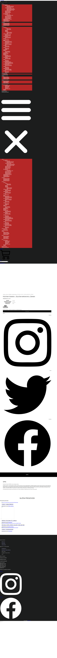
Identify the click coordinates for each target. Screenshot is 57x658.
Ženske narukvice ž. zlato (10, 8)
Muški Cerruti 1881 (8, 35)
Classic (6, 183)
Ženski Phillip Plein (8, 56)
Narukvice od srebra (6, 78)
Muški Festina (7, 201)
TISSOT (4, 66)
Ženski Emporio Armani (8, 42)
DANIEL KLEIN (5, 36)
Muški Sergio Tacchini (8, 64)
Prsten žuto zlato (7, 5)
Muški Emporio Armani (8, 41)
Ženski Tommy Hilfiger (8, 225)
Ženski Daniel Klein (8, 192)
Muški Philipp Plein (8, 55)
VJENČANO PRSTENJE (5, 230)
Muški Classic (9, 28)
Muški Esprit (7, 72)
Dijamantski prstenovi (6, 24)
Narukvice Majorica (6, 236)
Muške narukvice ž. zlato (10, 165)
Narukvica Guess (7, 88)
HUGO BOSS (5, 52)
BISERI (3, 235)
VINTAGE (6, 186)
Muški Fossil (7, 204)
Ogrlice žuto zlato (7, 11)
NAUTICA (4, 54)
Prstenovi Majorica (6, 81)
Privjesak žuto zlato (8, 10)
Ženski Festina (7, 46)
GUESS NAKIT (5, 240)
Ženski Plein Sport (7, 58)
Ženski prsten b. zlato (10, 15)
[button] (16, 125)
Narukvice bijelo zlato (8, 17)
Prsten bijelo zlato (7, 14)
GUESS (4, 50)
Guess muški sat (7, 51)
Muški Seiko (7, 60)
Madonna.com (29, 620)
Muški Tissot (7, 222)
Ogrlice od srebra (5, 76)
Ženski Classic (9, 29)
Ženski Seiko (7, 216)
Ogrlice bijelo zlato (8, 16)
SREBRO (3, 231)
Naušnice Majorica (6, 238)
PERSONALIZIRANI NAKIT (5, 247)
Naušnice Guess (7, 85)
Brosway (4, 89)
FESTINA (4, 45)
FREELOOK (5, 49)
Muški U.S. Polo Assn (8, 44)
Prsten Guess (7, 86)
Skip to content (2, 0)
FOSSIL (4, 47)
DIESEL (4, 38)
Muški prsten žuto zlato (10, 162)
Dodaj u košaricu (27, 311)
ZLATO (3, 159)
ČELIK (2, 239)
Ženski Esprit (7, 71)
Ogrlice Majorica (5, 82)
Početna (4, 294)
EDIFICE (6, 30)
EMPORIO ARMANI (6, 40)
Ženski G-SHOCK (9, 32)
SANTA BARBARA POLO (7, 61)
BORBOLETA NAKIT (4, 246)
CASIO (4, 182)
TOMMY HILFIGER (6, 68)
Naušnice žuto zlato (8, 12)
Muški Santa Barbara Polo (9, 62)
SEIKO (4, 59)
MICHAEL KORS (5, 53)
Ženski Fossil (7, 48)
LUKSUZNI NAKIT (6, 21)
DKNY (4, 195)
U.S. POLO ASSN (6, 198)
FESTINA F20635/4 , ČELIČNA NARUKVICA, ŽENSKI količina (12, 309)
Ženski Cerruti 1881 (8, 34)
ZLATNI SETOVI (5, 19)
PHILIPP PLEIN (5, 210)
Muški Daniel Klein (8, 37)
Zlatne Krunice (5, 229)
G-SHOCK (6, 31)
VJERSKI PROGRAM (6, 20)
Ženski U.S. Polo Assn (8, 43)
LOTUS (4, 90)
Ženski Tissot (7, 67)
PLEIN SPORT (5, 57)
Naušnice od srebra (6, 77)
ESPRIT (4, 70)
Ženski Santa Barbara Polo (9, 63)
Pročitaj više (10, 522)
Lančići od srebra (5, 234)
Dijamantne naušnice (6, 178)
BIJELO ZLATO (5, 13)
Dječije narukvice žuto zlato (11, 9)
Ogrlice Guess (7, 242)
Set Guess (6, 243)
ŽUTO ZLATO (5, 4)
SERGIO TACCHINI (6, 219)
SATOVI (3, 26)
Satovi (7, 294)
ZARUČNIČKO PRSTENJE (7, 174)
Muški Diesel (7, 39)
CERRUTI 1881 (5, 189)
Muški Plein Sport (7, 213)
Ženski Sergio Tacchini (8, 65)
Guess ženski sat (7, 207)
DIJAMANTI (3, 22)
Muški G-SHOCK (9, 33)
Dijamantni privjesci (6, 25)
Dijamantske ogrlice (6, 179)
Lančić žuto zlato (7, 168)
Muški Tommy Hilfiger (8, 69)
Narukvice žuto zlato (8, 7)
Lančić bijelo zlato (7, 18)
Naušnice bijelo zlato (8, 171)
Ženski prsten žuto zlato (10, 6)
